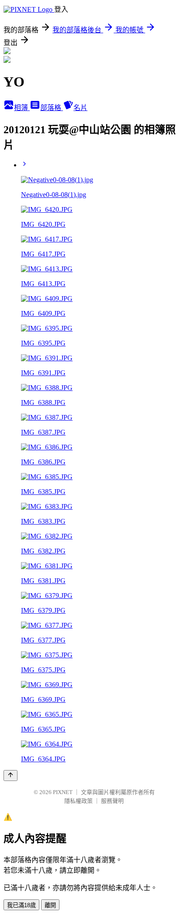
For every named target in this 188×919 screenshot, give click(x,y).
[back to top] (10, 775)
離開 (50, 905)
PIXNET (63, 792)
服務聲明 (112, 801)
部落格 (51, 107)
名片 (80, 107)
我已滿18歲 (21, 905)
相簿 (22, 107)
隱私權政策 (78, 801)
